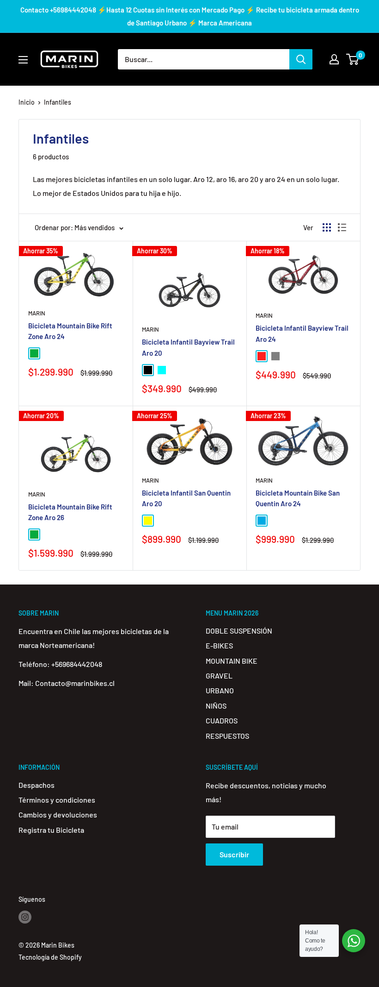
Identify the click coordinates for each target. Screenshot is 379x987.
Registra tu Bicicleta (51, 829)
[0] (353, 59)
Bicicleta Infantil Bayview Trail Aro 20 (188, 347)
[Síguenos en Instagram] (24, 917)
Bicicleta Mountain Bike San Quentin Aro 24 (298, 498)
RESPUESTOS (227, 735)
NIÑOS (216, 705)
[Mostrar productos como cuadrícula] (327, 227)
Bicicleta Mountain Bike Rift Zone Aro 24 (70, 330)
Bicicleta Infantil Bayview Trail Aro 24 (302, 333)
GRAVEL (219, 675)
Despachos (36, 784)
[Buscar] (300, 59)
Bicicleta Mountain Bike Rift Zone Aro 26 (70, 512)
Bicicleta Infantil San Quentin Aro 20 (186, 498)
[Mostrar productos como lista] (342, 227)
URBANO (220, 690)
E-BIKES (219, 645)
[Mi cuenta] (334, 59)
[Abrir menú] (23, 59)
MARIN (36, 313)
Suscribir (234, 854)
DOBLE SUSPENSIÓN (239, 630)
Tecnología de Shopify (50, 957)
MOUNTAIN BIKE (231, 660)
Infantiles (57, 102)
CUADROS (222, 720)
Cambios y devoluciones (57, 814)
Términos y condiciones (56, 799)
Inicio (26, 102)
